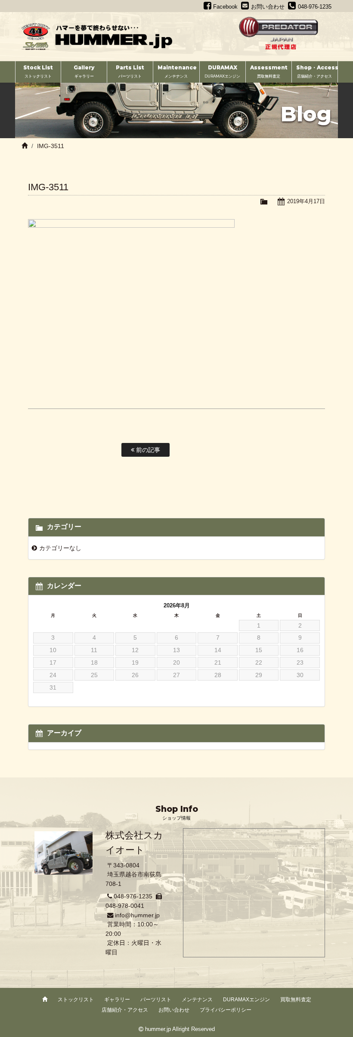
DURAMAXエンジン (246, 1000)
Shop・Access (317, 71)
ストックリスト (76, 1000)
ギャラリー (117, 1000)
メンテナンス (197, 1000)
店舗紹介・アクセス (125, 1010)
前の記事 (147, 449)
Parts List (130, 71)
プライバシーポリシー (225, 1010)
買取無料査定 (295, 1000)
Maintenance (177, 71)
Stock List (38, 71)
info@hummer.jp (137, 915)
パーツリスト (155, 1000)
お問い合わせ (173, 1010)
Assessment (269, 71)
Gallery (84, 71)
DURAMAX (222, 71)
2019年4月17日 (306, 201)
